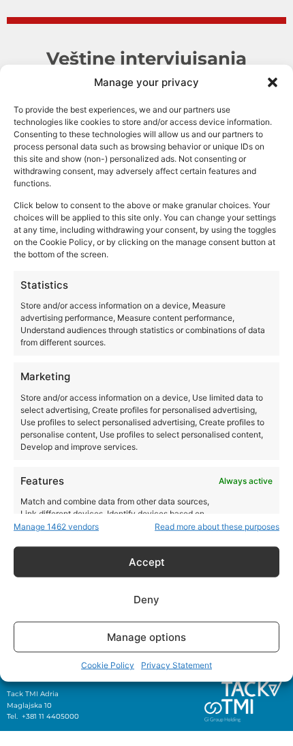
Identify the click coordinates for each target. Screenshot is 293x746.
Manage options (146, 636)
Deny (146, 598)
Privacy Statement (176, 665)
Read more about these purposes (217, 526)
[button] (272, 82)
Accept (147, 561)
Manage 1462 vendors (56, 526)
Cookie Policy (107, 665)
